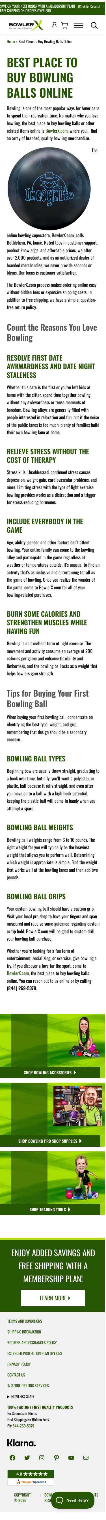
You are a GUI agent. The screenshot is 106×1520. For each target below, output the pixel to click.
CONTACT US (16, 1375)
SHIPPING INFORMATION (24, 1332)
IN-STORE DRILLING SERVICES (28, 1385)
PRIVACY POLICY (19, 1364)
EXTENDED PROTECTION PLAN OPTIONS (34, 1353)
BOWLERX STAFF (22, 1398)
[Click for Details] (88, 6)
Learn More (53, 1298)
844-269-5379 (23, 1427)
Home (11, 41)
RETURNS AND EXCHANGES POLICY (32, 1342)
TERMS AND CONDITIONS (24, 1321)
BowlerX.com (57, 130)
